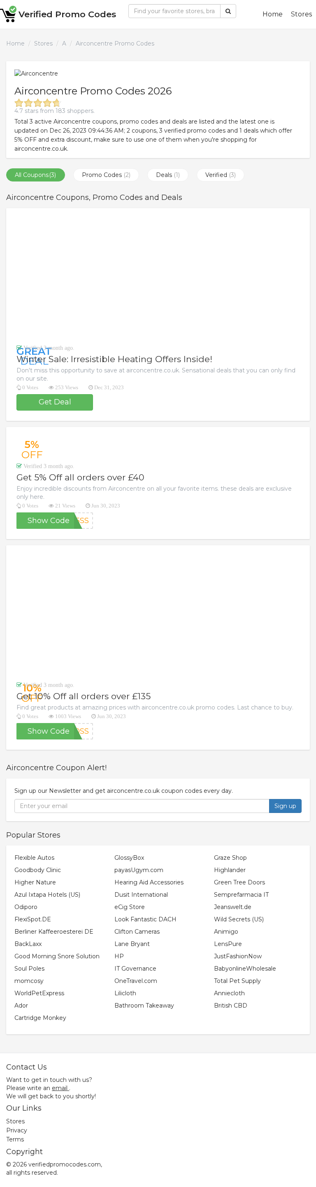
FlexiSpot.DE (32, 919)
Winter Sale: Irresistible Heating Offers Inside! (114, 359)
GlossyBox (129, 857)
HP (119, 956)
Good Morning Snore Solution (57, 956)
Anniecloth (229, 993)
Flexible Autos (34, 857)
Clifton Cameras (137, 931)
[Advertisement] (158, 275)
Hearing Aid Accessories (149, 882)
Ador (21, 1005)
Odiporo (25, 907)
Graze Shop (230, 857)
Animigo (226, 931)
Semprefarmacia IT (241, 894)
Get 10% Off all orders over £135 (83, 696)
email (59, 1088)
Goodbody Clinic (37, 870)
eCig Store (129, 907)
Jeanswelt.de (232, 907)
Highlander (230, 870)
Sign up (285, 806)
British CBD (230, 1005)
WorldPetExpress (39, 993)
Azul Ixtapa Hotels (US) (47, 894)
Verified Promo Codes (67, 14)
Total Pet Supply (237, 981)
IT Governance (135, 968)
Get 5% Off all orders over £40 (80, 477)
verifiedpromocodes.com (64, 1164)
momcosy (29, 981)
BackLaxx (28, 944)
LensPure (228, 944)
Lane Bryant (132, 944)
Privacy (16, 1130)
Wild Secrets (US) (239, 919)
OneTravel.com (135, 981)
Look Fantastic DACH (145, 919)
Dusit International (141, 894)
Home (273, 14)
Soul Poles (29, 968)
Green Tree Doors (239, 882)
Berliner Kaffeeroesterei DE (53, 931)
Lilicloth (125, 993)
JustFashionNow (238, 956)
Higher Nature (35, 882)
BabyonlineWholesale (245, 968)
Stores (301, 14)
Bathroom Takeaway (144, 1005)
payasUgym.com (138, 870)
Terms (15, 1139)
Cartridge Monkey (40, 1018)
